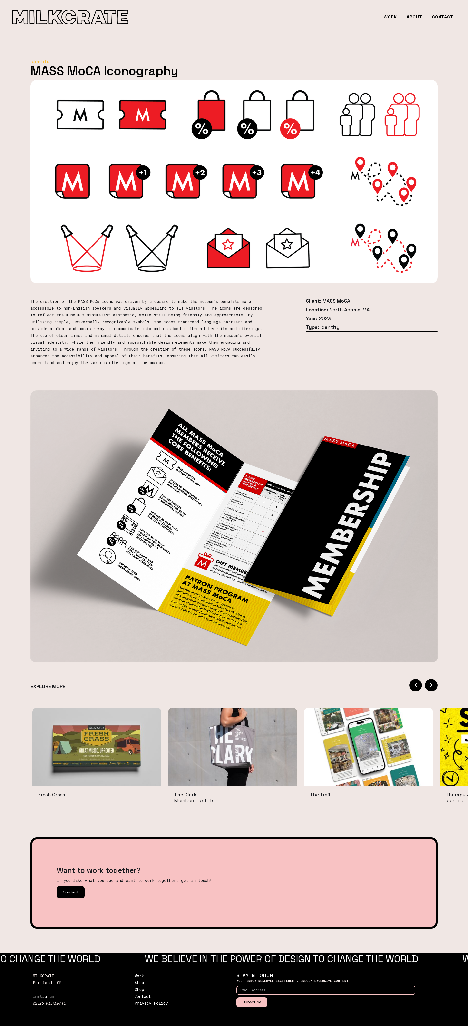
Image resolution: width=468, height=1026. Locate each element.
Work (390, 16)
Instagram (43, 996)
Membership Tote (194, 800)
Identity (455, 800)
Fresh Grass (51, 795)
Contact (442, 16)
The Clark (185, 795)
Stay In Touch (254, 975)
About (414, 16)
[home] (70, 17)
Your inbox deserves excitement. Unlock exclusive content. (293, 981)
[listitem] (96, 759)
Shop (139, 989)
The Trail (320, 795)
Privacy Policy (151, 1003)
